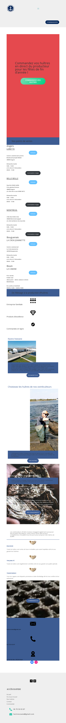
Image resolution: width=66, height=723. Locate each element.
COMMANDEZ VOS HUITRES (33, 81)
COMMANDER (52, 22)
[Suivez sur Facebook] (31, 681)
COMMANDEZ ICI (33, 600)
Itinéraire (33, 153)
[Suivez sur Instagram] (34, 681)
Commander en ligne (33, 173)
